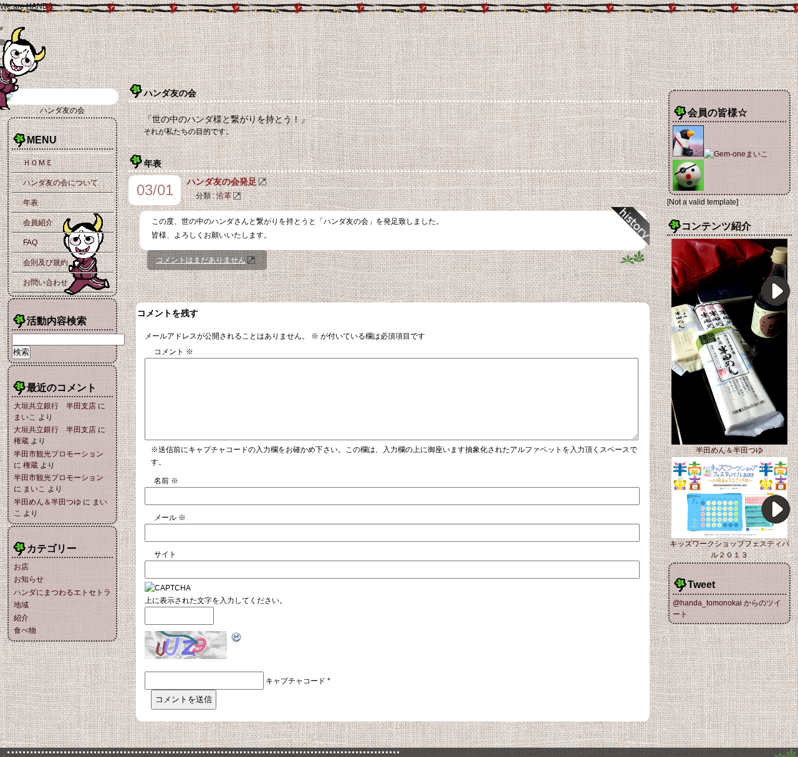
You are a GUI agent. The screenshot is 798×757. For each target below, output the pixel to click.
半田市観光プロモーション (58, 454)
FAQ (30, 242)
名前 (166, 480)
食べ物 (25, 630)
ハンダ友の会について (60, 182)
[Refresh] (237, 637)
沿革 (223, 195)
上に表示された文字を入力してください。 (216, 600)
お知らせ (29, 579)
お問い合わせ (45, 282)
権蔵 (21, 440)
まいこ (25, 417)
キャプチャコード (295, 681)
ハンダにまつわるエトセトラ (62, 592)
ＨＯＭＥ (38, 162)
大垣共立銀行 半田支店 (55, 406)
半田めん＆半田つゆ (47, 502)
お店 (21, 566)
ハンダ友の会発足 (222, 181)
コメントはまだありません (201, 260)
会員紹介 (38, 222)
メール (170, 517)
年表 (30, 202)
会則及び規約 (45, 262)
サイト (165, 554)
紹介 (21, 618)
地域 (21, 604)
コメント (173, 351)
